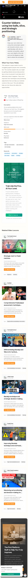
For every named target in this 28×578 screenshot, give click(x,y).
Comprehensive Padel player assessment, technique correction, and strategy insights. (14, 304)
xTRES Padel (10, 376)
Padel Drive (10, 423)
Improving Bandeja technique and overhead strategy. (12, 444)
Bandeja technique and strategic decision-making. (13, 398)
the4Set (9, 283)
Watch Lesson (10, 269)
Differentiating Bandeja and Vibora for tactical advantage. (13, 351)
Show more (7, 120)
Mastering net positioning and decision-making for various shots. (13, 491)
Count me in (10, 574)
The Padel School (11, 236)
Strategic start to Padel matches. (12, 257)
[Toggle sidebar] (25, 2)
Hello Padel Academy (12, 470)
